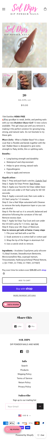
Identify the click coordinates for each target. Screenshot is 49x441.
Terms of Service (24, 378)
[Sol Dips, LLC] (24, 9)
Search (24, 366)
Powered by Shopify (24, 435)
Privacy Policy (24, 386)
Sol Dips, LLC (24, 100)
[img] (21, 351)
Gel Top (34, 224)
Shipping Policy (24, 374)
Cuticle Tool (41, 181)
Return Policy (24, 382)
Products (24, 370)
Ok (40, 406)
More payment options (24, 295)
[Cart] (45, 9)
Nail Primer (35, 184)
